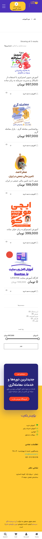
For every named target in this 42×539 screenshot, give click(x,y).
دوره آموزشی (33, 316)
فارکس (35, 318)
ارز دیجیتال (34, 311)
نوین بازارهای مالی (11, 524)
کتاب (36, 321)
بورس (36, 314)
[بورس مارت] (34, 2)
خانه (35, 19)
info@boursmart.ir (31, 454)
